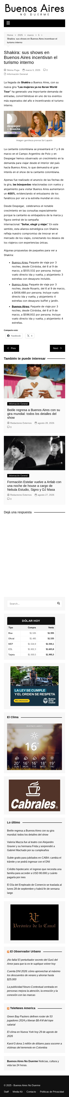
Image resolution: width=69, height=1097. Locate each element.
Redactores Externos (21, 423)
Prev (13, 348)
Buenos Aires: (20, 262)
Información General (17, 74)
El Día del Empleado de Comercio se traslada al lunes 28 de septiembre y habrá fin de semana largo (34, 888)
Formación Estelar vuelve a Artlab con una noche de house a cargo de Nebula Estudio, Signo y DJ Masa (34, 485)
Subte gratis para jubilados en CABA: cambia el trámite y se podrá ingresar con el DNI (34, 859)
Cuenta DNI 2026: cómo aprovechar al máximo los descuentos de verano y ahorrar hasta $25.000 (33, 975)
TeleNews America (22, 1008)
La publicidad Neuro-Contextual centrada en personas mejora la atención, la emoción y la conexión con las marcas (32, 991)
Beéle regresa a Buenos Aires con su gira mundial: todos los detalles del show (33, 413)
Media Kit (17, 1091)
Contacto (31, 1091)
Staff (6, 1091)
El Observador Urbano (25, 951)
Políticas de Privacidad (52, 1091)
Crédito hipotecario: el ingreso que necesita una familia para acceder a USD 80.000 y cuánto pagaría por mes (34, 873)
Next (55, 348)
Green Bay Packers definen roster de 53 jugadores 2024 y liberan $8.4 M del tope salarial (30, 1020)
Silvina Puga (13, 70)
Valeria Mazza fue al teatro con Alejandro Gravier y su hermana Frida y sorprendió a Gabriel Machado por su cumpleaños (31, 846)
